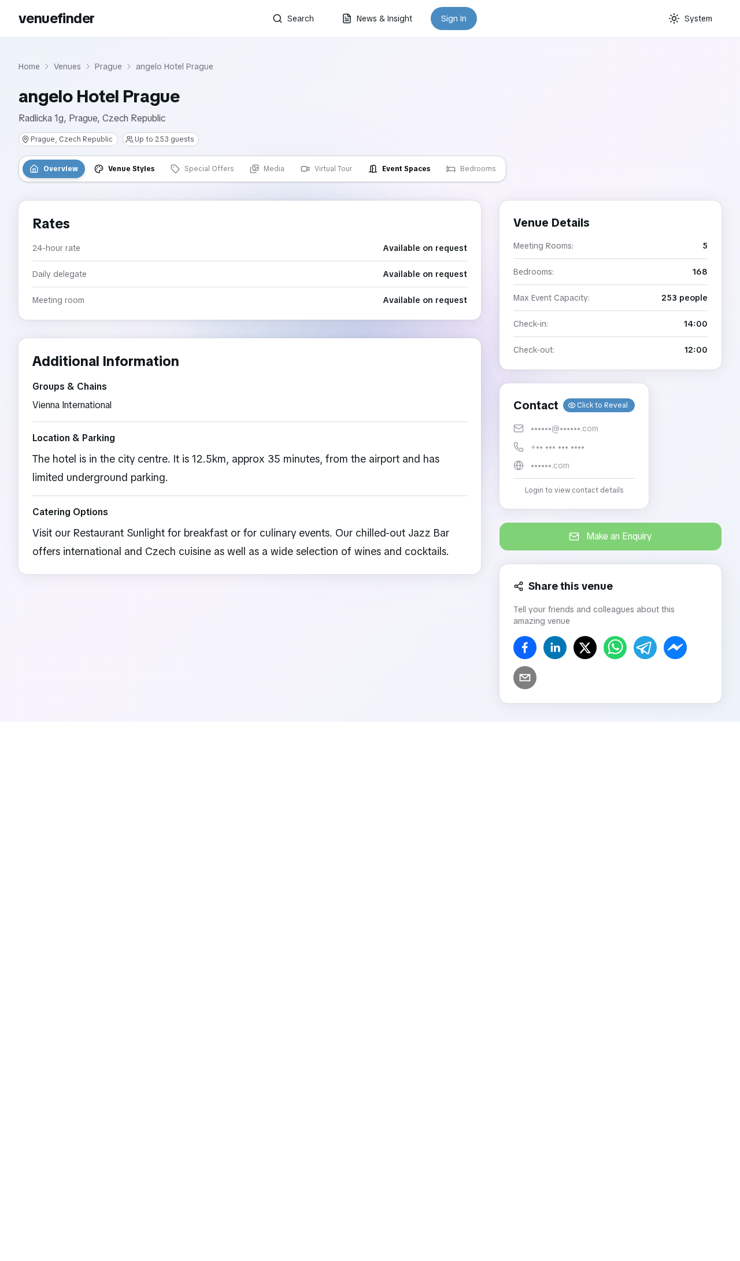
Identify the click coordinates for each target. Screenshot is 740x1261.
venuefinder (56, 18)
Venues (67, 66)
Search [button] (300, 18)
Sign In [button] (454, 18)
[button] (574, 446)
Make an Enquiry (619, 536)
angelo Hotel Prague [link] (174, 66)
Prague (108, 66)
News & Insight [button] (384, 18)
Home (29, 66)
